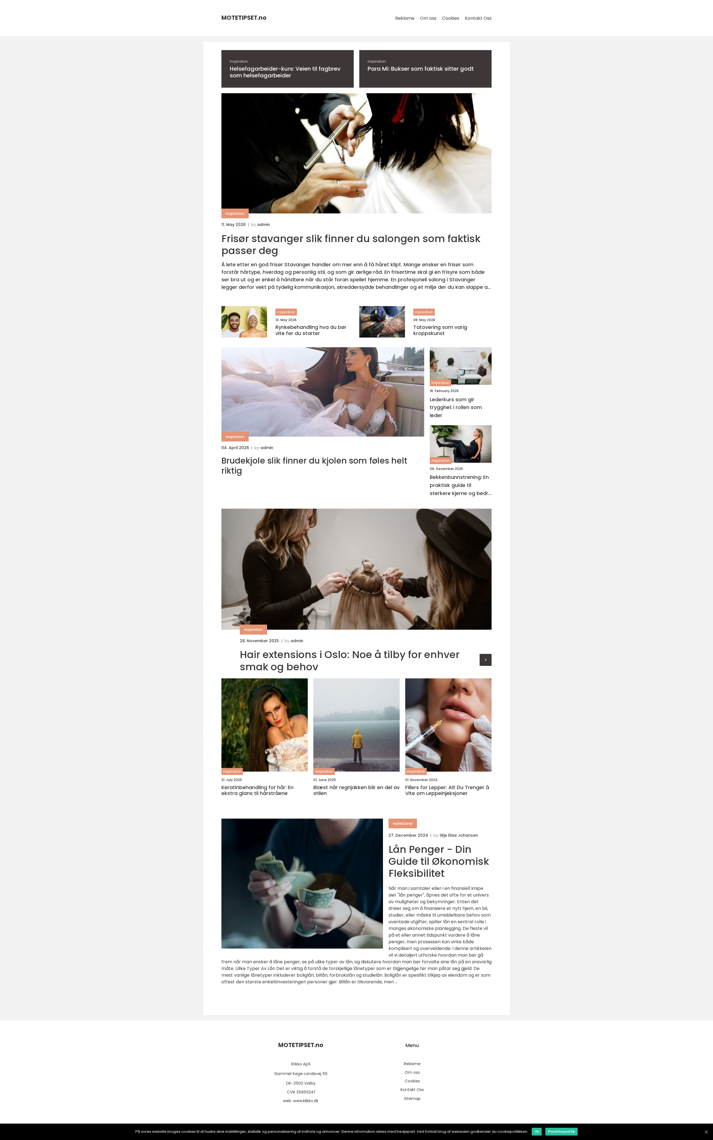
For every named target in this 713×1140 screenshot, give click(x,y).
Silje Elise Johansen (458, 835)
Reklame (404, 18)
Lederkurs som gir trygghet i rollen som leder (456, 407)
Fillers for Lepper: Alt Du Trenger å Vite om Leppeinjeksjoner (447, 790)
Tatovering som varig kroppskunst (440, 330)
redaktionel (402, 823)
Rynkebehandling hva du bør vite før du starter (310, 330)
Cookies (450, 18)
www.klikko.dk (305, 1101)
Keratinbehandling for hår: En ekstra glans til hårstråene (257, 790)
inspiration (239, 61)
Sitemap (412, 1098)
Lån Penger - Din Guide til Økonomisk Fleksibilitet (439, 861)
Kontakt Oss (478, 18)
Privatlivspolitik (561, 1131)
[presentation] (486, 660)
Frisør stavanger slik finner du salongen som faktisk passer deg (350, 245)
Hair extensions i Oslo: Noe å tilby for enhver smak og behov (350, 661)
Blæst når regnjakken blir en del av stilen (356, 790)
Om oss (428, 18)
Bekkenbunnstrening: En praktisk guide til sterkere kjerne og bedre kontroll (460, 485)
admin (263, 224)
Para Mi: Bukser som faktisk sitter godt (421, 68)
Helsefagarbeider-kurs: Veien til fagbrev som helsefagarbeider (285, 72)
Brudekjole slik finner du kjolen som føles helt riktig (314, 466)
